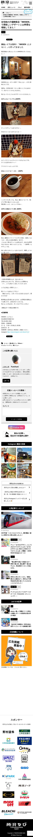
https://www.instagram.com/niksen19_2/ (18, 332)
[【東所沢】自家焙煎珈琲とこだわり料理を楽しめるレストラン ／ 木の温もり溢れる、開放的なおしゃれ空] (8, 455)
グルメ (20, 7)
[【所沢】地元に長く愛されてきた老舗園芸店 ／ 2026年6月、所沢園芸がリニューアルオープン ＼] (24, 455)
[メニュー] (30, 3)
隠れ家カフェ (13, 343)
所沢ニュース (11, 7)
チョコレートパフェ (6, 345)
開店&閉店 (27, 7)
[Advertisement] (16, 695)
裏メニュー (16, 345)
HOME (3, 7)
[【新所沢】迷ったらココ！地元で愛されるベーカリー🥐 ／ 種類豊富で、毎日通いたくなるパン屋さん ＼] (24, 470)
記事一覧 (6, 381)
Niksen (20, 343)
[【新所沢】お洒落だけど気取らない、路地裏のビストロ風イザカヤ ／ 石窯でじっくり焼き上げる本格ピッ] (8, 470)
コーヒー (6, 343)
